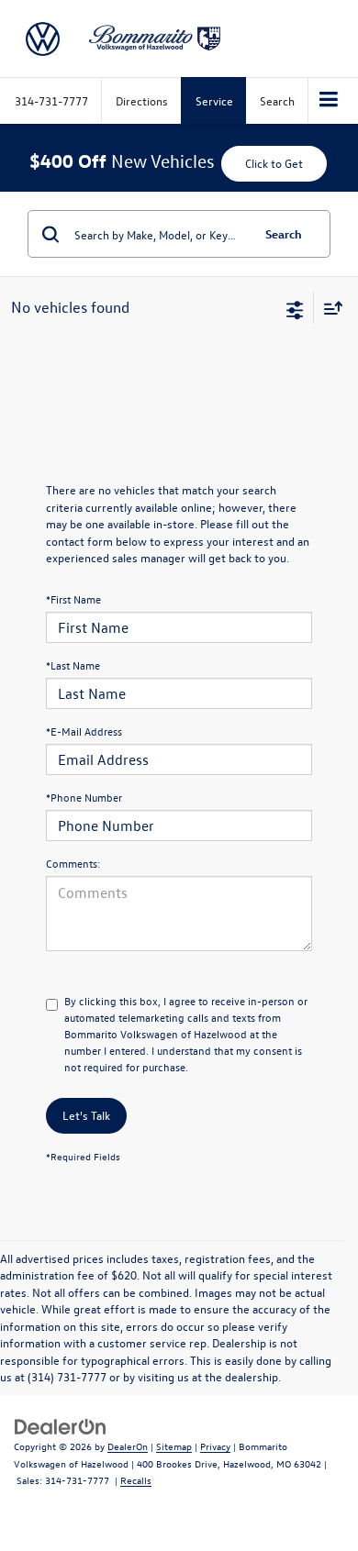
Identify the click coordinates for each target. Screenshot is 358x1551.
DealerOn (127, 1446)
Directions (142, 100)
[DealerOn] (60, 1425)
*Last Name (73, 665)
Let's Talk (86, 1115)
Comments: (73, 863)
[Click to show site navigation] (329, 101)
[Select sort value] (328, 308)
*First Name (73, 599)
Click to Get (274, 163)
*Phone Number (84, 797)
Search (283, 233)
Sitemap (174, 1446)
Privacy (215, 1446)
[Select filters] (295, 308)
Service (214, 100)
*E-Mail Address (84, 731)
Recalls (135, 1480)
